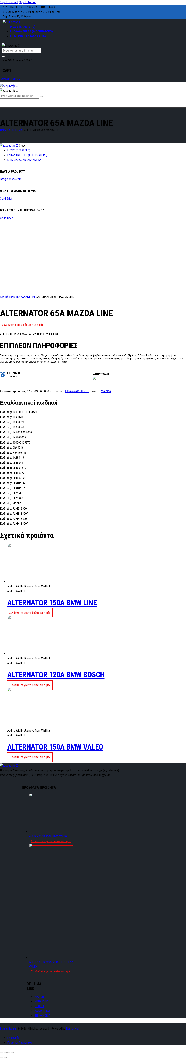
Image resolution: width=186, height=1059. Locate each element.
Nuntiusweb (73, 1028)
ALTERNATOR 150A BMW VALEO (55, 746)
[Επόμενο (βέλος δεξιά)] (5, 1057)
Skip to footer (27, 2)
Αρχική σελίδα (8, 297)
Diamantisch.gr (8, 1028)
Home (3, 130)
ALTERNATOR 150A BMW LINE (52, 602)
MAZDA (106, 391)
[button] (28, 586)
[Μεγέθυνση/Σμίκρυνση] (12, 1052)
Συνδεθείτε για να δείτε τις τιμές (22, 325)
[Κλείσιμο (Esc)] (1, 1052)
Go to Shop (6, 218)
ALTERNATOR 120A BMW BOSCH (56, 674)
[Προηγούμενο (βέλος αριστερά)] (1, 1057)
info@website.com (10, 179)
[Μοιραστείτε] (5, 1052)
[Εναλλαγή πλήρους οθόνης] (8, 1052)
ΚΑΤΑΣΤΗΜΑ (14, 130)
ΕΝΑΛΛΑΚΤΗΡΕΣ (27, 297)
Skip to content (9, 2)
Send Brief (6, 198)
